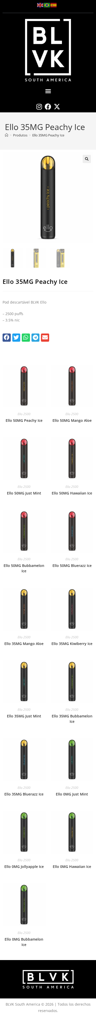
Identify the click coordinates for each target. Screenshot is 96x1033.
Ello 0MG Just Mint (72, 794)
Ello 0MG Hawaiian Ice (72, 866)
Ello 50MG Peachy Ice (24, 420)
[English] (40, 4)
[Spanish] (53, 4)
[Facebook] (48, 106)
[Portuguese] (47, 4)
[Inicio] (6, 135)
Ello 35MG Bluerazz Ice (24, 794)
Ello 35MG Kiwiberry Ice (71, 643)
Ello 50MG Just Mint (24, 493)
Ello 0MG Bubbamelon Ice (24, 942)
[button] (48, 91)
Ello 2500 (24, 414)
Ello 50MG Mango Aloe (72, 420)
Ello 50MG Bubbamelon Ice (24, 568)
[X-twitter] (57, 106)
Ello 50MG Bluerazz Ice (72, 565)
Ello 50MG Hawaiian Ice (72, 493)
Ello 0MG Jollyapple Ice (24, 866)
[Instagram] (39, 106)
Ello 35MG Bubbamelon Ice (72, 719)
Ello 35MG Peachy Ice (48, 135)
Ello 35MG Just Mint (24, 716)
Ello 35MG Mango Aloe (24, 643)
